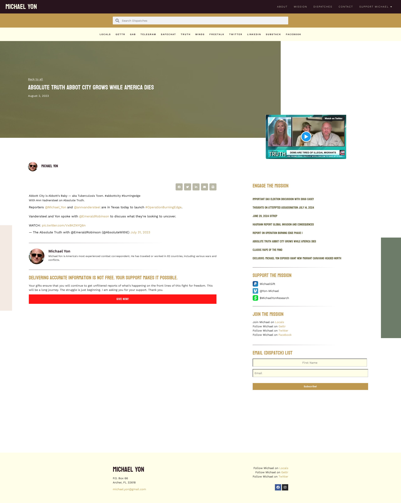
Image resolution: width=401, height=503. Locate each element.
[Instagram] (285, 487)
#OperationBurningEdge (163, 207)
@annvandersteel (87, 207)
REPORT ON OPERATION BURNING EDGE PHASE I (277, 233)
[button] (179, 186)
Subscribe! (310, 386)
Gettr (120, 34)
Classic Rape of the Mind (267, 250)
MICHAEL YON (21, 6)
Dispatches (322, 6)
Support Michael (374, 6)
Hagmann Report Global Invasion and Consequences (283, 224)
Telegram (148, 34)
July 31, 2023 (140, 232)
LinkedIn (254, 34)
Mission (300, 6)
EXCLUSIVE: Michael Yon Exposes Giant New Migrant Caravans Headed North (297, 258)
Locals (105, 34)
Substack (273, 34)
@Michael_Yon (55, 207)
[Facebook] (278, 487)
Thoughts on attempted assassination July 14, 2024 (283, 207)
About (282, 6)
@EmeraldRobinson (94, 216)
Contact (346, 6)
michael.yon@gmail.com (129, 489)
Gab (133, 34)
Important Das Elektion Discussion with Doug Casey (283, 199)
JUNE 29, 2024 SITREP (265, 216)
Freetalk (216, 34)
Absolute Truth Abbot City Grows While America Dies (284, 241)
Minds (200, 34)
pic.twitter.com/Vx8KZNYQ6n (64, 225)
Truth (186, 34)
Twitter (235, 34)
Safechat (168, 34)
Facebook (293, 34)
